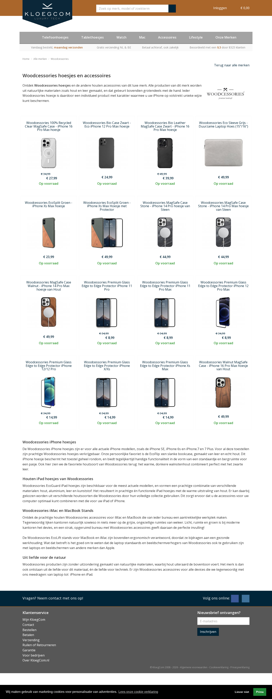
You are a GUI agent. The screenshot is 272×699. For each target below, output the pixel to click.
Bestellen (29, 630)
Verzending (31, 640)
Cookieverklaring (218, 667)
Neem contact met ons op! (60, 598)
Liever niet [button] (242, 691)
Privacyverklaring (239, 667)
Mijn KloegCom (34, 619)
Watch (121, 37)
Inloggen (220, 8)
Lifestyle (196, 37)
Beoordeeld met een (217, 47)
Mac (142, 37)
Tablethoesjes (92, 37)
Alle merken (40, 59)
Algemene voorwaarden (193, 667)
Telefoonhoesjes (55, 37)
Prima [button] (260, 691)
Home (26, 59)
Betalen (28, 635)
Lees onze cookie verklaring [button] (138, 691)
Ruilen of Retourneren (39, 645)
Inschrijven (208, 631)
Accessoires (167, 37)
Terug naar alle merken (231, 65)
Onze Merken (225, 37)
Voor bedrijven (34, 655)
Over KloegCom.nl (36, 660)
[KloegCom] (47, 14)
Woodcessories (59, 59)
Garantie (29, 650)
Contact (28, 625)
